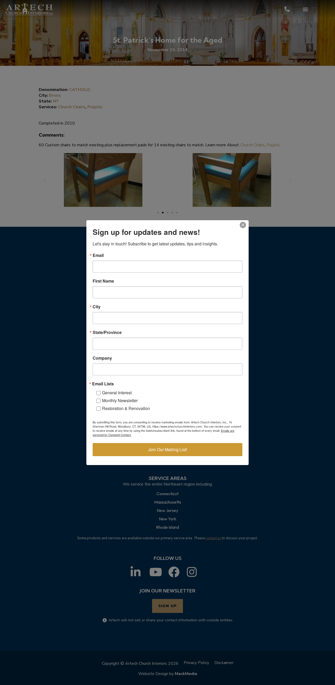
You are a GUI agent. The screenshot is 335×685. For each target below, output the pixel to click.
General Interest (117, 393)
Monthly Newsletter (120, 400)
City (96, 307)
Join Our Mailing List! (167, 449)
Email (98, 255)
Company (102, 358)
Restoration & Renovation (126, 408)
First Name (103, 281)
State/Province (107, 332)
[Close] (243, 225)
